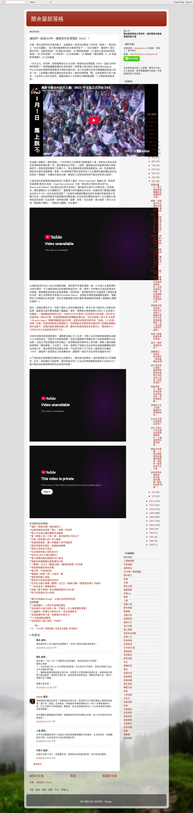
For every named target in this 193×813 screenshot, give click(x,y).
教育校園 (128, 658)
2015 (152, 134)
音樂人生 (128, 637)
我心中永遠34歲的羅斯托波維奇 (47, 533)
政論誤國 (128, 680)
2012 (152, 501)
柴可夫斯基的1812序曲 (42, 592)
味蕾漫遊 (128, 702)
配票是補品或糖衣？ (156, 272)
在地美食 (128, 644)
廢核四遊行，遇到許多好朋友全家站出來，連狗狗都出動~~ (156, 393)
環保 (126, 597)
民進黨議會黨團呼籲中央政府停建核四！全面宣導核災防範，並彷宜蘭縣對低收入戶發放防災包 (156, 289)
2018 (152, 122)
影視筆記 (73, 628)
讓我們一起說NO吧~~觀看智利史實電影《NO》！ (157, 241)
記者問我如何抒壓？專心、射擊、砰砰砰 (51, 530)
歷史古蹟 (128, 586)
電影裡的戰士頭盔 (40, 577)
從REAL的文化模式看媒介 (44, 555)
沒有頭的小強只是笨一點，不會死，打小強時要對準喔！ (59, 608)
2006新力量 (129, 648)
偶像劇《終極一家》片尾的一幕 (47, 574)
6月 (154, 169)
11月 (154, 149)
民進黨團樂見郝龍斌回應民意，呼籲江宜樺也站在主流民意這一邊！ (156, 258)
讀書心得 (128, 604)
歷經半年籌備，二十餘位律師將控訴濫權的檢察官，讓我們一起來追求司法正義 (156, 459)
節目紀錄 (128, 557)
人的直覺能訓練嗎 (41, 618)
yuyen (39, 697)
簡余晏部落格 (47, 19)
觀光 (126, 669)
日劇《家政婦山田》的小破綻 (46, 539)
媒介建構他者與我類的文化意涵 (47, 558)
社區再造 (128, 713)
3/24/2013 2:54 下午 (46, 741)
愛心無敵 (128, 629)
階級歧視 (128, 716)
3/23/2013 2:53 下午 (46, 722)
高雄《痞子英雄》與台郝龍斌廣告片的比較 (52, 589)
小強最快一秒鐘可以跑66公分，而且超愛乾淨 (54, 611)
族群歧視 (128, 619)
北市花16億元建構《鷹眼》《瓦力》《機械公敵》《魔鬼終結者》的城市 (66, 583)
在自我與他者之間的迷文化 (45, 552)
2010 (152, 509)
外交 (126, 662)
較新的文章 (36, 776)
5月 (154, 173)
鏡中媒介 (128, 575)
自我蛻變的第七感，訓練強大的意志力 (50, 615)
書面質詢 (128, 651)
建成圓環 (128, 676)
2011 (151, 505)
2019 (152, 118)
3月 (154, 181)
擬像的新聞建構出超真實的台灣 (47, 561)
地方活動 (128, 626)
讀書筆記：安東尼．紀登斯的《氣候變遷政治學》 (157, 357)
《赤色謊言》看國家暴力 (43, 586)
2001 (152, 537)
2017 (152, 126)
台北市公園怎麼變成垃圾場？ (156, 421)
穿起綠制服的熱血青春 (42, 567)
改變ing (127, 593)
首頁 (73, 776)
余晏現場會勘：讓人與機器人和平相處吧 (51, 542)
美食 (126, 731)
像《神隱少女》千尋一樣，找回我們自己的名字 (55, 536)
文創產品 (128, 709)
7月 (154, 165)
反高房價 (128, 727)
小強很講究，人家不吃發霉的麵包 (48, 605)
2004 (152, 533)
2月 (154, 492)
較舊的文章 (110, 776)
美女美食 (128, 684)
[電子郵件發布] (36, 625)
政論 (126, 579)
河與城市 (128, 723)
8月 (154, 161)
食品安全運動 (61, 628)
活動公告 (128, 615)
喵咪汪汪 (128, 622)
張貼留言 (37, 764)
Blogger (108, 801)
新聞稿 (127, 611)
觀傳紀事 (128, 666)
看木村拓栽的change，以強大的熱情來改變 (53, 599)
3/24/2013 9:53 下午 (46, 758)
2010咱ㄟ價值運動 (45, 628)
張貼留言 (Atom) (44, 782)
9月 (154, 157)
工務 (126, 600)
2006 (152, 525)
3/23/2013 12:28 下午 (46, 688)
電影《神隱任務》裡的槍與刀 (46, 527)
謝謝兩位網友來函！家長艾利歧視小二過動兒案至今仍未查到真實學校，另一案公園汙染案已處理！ (156, 317)
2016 (152, 130)
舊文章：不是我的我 (41, 571)
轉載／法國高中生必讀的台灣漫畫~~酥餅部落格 (156, 206)
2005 (152, 529)
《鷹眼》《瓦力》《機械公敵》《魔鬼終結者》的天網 (56, 564)
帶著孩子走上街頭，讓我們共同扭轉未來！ (156, 410)
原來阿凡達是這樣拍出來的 (45, 580)
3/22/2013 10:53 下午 (46, 648)
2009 (152, 513)
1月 (154, 496)
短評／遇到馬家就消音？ (156, 345)
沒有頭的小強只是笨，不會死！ (47, 621)
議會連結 (128, 720)
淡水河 (127, 698)
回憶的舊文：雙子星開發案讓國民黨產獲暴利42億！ (156, 191)
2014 (152, 138)
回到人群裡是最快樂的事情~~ (156, 336)
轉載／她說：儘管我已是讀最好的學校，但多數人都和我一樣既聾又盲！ (156, 223)
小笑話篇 (128, 695)
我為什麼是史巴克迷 (41, 548)
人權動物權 (129, 561)
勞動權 (127, 734)
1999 (152, 545)
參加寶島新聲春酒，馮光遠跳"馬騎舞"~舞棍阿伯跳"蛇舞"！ (156, 479)
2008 (152, 517)
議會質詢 (128, 568)
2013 (152, 142)
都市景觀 (128, 608)
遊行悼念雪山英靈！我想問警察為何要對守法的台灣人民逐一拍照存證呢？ (156, 374)
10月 (154, 153)
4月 (154, 177)
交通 (126, 582)
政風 (126, 691)
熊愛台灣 (128, 673)
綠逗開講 (128, 738)
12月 (154, 145)
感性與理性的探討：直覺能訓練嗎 (48, 545)
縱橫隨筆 (128, 590)
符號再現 (128, 640)
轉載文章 (128, 687)
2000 (152, 541)
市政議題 (128, 564)
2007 (152, 521)
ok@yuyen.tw (140, 48)
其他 (126, 705)
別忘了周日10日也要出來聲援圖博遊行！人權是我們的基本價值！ (156, 436)
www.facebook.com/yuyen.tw (143, 54)
